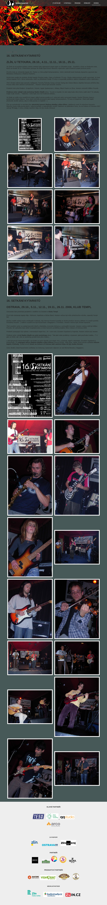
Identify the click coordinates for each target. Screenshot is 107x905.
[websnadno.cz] (54, 863)
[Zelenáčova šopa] (46, 863)
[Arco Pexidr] (53, 824)
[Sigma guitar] (73, 863)
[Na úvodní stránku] (10, 5)
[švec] (76, 879)
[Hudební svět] (63, 863)
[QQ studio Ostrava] (66, 819)
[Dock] (35, 863)
